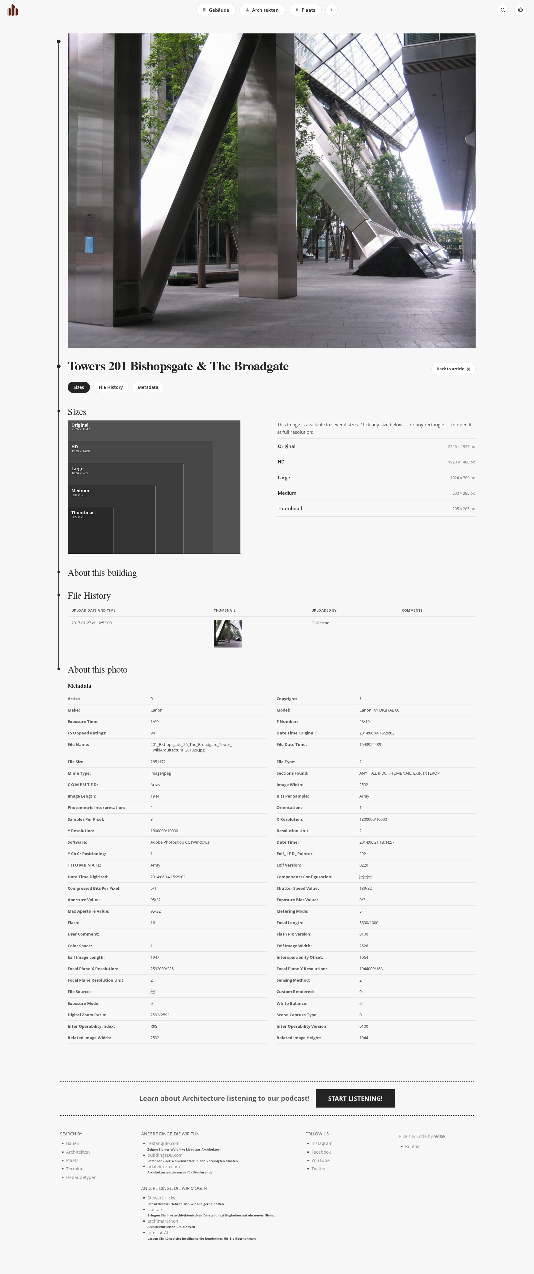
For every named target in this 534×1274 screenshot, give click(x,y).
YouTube (321, 1160)
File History (111, 387)
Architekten (265, 10)
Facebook (321, 1152)
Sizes (79, 387)
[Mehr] (331, 10)
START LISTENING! (355, 1098)
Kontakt (413, 1146)
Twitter (319, 1169)
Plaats (308, 10)
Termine (74, 1169)
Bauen (72, 1143)
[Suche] (503, 10)
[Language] (520, 10)
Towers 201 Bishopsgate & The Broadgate (178, 365)
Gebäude (219, 10)
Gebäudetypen (81, 1177)
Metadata (148, 387)
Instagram (322, 1143)
